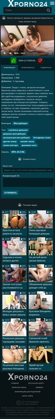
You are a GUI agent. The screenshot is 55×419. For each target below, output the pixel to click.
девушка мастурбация (14, 134)
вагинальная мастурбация (16, 137)
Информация (9, 67)
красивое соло (29, 145)
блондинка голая (41, 137)
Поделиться (46, 67)
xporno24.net (34, 402)
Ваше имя (7, 166)
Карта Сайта (27, 396)
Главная (15, 383)
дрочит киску (9, 141)
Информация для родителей (27, 392)
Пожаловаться (27, 67)
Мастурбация (20, 123)
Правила (39, 387)
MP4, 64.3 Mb (18, 152)
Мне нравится (13, 60)
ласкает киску (27, 141)
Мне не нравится (40, 60)
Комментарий (9, 176)
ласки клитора (10, 145)
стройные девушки (18, 130)
